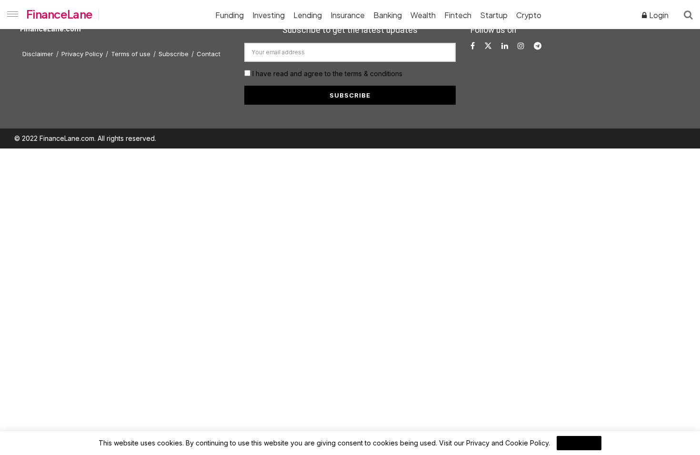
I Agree (579, 443)
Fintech (457, 15)
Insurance (347, 15)
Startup (494, 15)
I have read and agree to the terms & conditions (327, 73)
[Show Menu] (10, 14)
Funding (229, 15)
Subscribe (174, 54)
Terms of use (130, 54)
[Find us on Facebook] (472, 45)
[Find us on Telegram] (537, 45)
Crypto (528, 15)
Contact (208, 54)
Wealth (423, 15)
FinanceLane (59, 14)
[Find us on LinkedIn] (504, 45)
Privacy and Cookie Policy (507, 443)
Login (658, 15)
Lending (307, 15)
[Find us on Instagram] (521, 45)
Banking (387, 15)
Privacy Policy (82, 54)
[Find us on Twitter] (488, 45)
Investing (268, 15)
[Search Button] (688, 14)
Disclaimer (37, 54)
